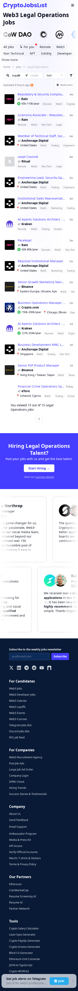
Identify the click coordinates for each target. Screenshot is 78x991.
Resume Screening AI (22, 896)
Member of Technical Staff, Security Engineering (41, 136)
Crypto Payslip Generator (24, 941)
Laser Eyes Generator (22, 934)
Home (6, 67)
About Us (15, 814)
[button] (39, 99)
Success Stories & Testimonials (28, 794)
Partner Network (19, 908)
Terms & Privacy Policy (22, 864)
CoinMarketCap (19, 890)
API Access (15, 846)
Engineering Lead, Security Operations (41, 177)
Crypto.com (30, 307)
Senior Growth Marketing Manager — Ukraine (41, 282)
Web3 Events (17, 713)
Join (61, 981)
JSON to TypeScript (20, 965)
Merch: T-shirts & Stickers (25, 858)
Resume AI (16, 902)
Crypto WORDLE (19, 971)
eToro (25, 391)
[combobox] (55, 75)
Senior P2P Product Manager (38, 365)
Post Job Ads (16, 763)
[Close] (72, 981)
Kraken (26, 224)
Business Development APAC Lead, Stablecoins (41, 344)
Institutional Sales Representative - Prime (41, 198)
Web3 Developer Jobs (22, 694)
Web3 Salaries (18, 701)
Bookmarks (66, 84)
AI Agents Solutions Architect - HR (41, 323)
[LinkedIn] (19, 668)
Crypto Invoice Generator (24, 947)
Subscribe (60, 656)
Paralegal (24, 240)
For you (29, 47)
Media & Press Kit (20, 840)
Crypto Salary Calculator (24, 928)
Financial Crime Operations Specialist (41, 386)
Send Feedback (18, 820)
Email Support (18, 827)
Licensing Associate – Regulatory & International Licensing (41, 115)
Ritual (25, 161)
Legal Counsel (28, 156)
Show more (10, 60)
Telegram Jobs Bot (20, 725)
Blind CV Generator (21, 953)
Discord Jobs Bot (19, 731)
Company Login (19, 775)
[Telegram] (26, 668)
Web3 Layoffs (17, 707)
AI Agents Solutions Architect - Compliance (41, 219)
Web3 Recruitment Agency (25, 757)
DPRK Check (16, 782)
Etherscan (15, 884)
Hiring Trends (17, 788)
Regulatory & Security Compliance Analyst (41, 94)
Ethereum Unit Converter (24, 959)
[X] (11, 668)
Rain (24, 98)
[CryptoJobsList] (25, 5)
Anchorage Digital (34, 140)
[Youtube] (41, 668)
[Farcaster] (49, 668)
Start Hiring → (39, 468)
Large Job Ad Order (21, 769)
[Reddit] (34, 668)
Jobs (18, 67)
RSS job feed (17, 737)
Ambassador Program (22, 834)
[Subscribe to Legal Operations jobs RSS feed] (31, 85)
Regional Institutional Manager (40, 261)
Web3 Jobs (15, 688)
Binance (27, 286)
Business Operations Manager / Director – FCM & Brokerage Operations (41, 302)
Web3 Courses (18, 719)
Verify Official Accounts (23, 852)
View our (39, 477)
